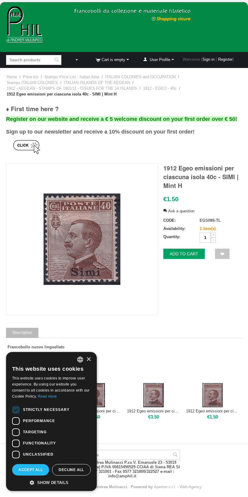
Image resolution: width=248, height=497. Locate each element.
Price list (30, 77)
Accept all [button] (30, 470)
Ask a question (180, 211)
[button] (51, 482)
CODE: (169, 220)
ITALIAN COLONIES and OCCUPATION (140, 77)
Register (225, 59)
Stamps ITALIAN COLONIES (32, 82)
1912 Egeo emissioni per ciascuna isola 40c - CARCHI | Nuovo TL (212, 411)
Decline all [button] (71, 470)
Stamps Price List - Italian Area (71, 77)
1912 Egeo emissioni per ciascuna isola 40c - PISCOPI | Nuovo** (153, 411)
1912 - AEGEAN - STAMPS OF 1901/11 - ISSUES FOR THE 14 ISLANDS (72, 88)
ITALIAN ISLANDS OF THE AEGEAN (97, 82)
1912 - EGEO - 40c (160, 88)
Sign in (208, 59)
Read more (47, 396)
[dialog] (51, 421)
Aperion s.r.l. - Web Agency (178, 487)
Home (12, 77)
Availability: (174, 228)
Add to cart (184, 253)
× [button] (88, 359)
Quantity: (171, 236)
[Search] (57, 60)
